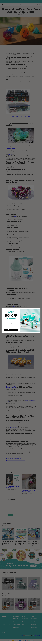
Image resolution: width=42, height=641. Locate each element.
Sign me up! (10, 329)
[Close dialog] (39, 309)
